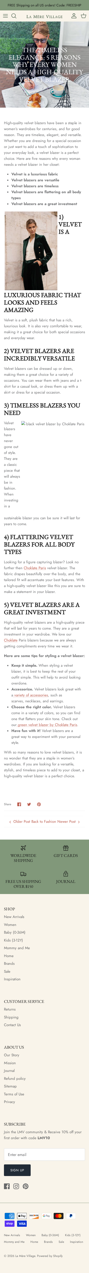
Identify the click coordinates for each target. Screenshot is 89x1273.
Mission (10, 1063)
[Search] (16, 15)
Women (10, 924)
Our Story (11, 1055)
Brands (9, 963)
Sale (7, 971)
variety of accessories (30, 695)
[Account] (72, 15)
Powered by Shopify (50, 1256)
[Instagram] (16, 1186)
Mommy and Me (17, 948)
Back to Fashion (43, 821)
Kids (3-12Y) (13, 940)
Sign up (17, 1170)
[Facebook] (7, 1186)
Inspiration (12, 979)
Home (9, 956)
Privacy (9, 1102)
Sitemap (10, 1086)
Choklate (11, 640)
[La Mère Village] (44, 15)
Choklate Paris (35, 568)
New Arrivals (14, 916)
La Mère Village (25, 1256)
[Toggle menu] (5, 15)
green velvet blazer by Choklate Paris (47, 725)
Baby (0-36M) (14, 932)
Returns (10, 1009)
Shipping (11, 1017)
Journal (9, 1070)
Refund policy (15, 1078)
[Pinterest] (25, 1186)
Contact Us (12, 1025)
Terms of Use (14, 1094)
